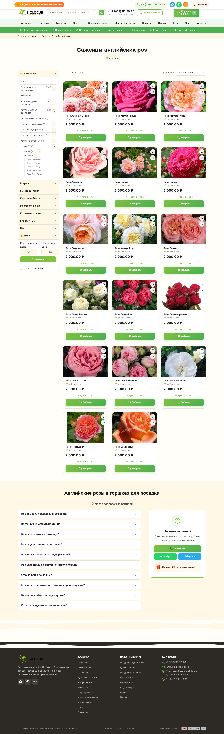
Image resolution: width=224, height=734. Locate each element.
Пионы (30, 151)
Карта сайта (84, 702)
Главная (22, 36)
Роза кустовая (33, 163)
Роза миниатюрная (35, 167)
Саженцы (44, 23)
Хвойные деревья (32, 140)
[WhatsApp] (179, 4)
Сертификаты (85, 692)
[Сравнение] (168, 13)
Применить (38, 259)
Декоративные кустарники (36, 89)
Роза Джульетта (75, 248)
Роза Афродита (74, 182)
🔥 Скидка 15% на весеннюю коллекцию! (39, 4)
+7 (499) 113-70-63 (122, 11)
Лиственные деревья (34, 118)
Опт (187, 23)
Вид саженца (38, 220)
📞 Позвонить (177, 548)
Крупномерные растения (36, 111)
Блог (175, 23)
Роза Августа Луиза (174, 115)
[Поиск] (101, 12)
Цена (38, 235)
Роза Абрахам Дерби (77, 115)
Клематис (27, 95)
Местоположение (38, 205)
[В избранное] (103, 85)
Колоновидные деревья (36, 103)
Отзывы (77, 23)
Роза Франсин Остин (175, 380)
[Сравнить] (103, 91)
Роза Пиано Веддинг (77, 314)
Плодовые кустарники (35, 135)
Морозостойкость (38, 198)
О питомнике (25, 23)
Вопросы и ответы (98, 23)
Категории (38, 73)
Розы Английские (34, 174)
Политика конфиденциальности (119, 728)
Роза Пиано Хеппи (76, 380)
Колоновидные (128, 677)
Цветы (34, 36)
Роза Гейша (121, 182)
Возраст (38, 183)
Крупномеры (127, 687)
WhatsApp (165, 556)
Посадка (146, 23)
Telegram (190, 556)
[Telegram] (172, 4)
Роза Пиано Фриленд (175, 314)
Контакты (201, 23)
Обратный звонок (151, 12)
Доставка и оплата (125, 23)
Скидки (162, 23)
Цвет (38, 228)
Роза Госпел (171, 182)
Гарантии (61, 23)
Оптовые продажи (33, 123)
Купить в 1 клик (87, 130)
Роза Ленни (170, 248)
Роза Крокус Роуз (124, 248)
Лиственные (126, 682)
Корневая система (38, 213)
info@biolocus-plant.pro (179, 666)
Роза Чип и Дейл (75, 446)
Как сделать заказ (88, 697)
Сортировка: (167, 72)
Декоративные (128, 667)
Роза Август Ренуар (126, 115)
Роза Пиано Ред (123, 314)
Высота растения (38, 190)
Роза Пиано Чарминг (126, 380)
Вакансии (83, 712)
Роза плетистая (34, 170)
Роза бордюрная (34, 159)
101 (23, 81)
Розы (123, 692)
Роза (44, 36)
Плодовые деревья (34, 129)
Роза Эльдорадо (124, 446)
